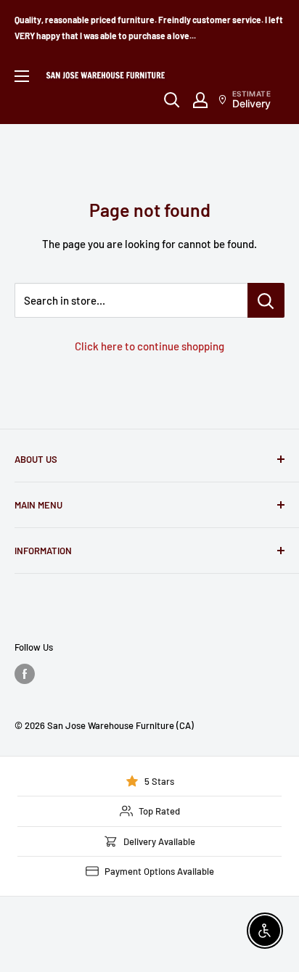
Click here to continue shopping (149, 346)
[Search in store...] (265, 300)
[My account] (200, 100)
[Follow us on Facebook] (25, 674)
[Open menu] (22, 76)
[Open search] (172, 100)
